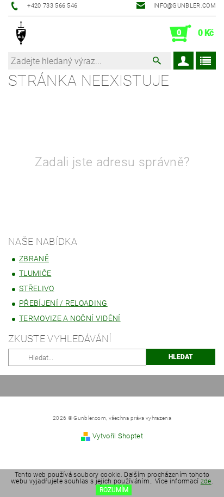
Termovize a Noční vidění (70, 318)
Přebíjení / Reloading (63, 303)
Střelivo (36, 288)
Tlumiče (35, 273)
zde (206, 481)
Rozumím (113, 490)
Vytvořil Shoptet (117, 436)
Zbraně (34, 258)
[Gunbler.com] (21, 34)
